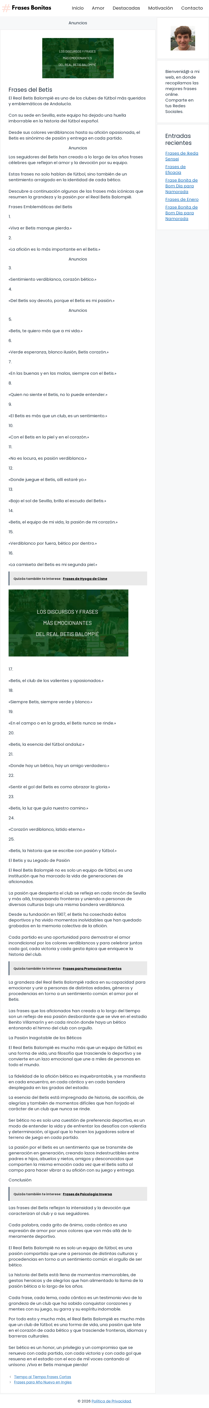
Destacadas (126, 8)
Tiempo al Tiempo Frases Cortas (42, 1376)
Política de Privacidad (111, 1401)
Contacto (192, 8)
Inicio (78, 8)
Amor (98, 8)
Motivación (160, 8)
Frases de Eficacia (175, 169)
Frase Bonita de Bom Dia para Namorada (181, 186)
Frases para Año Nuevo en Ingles (43, 1382)
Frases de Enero (182, 199)
